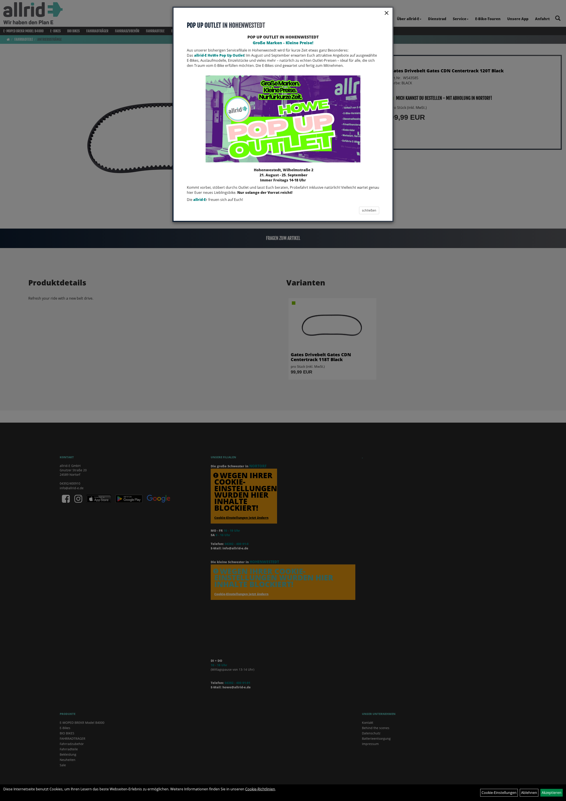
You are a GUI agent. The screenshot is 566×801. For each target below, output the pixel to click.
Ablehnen (529, 792)
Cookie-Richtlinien (260, 789)
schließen (369, 210)
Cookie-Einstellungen (499, 792)
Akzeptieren (551, 792)
